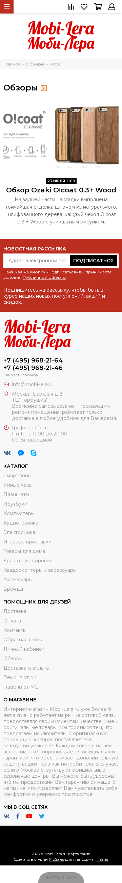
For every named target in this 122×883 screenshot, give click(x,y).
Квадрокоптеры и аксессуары (40, 570)
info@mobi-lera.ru (33, 384)
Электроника (19, 532)
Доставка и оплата (26, 668)
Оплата (12, 621)
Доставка (14, 611)
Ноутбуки (15, 504)
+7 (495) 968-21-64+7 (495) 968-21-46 (33, 364)
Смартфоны (17, 476)
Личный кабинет (23, 649)
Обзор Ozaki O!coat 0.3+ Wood (61, 190)
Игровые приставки (27, 542)
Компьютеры (19, 513)
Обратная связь (22, 640)
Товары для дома (24, 551)
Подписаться (93, 261)
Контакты (14, 630)
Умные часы (18, 485)
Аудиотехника (20, 523)
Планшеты (16, 494)
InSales (102, 859)
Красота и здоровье (27, 561)
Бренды (13, 589)
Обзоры (13, 658)
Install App (61, 877)
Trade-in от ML (20, 687)
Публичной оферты (44, 277)
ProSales (56, 859)
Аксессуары (18, 580)
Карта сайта (79, 854)
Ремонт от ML (20, 677)
